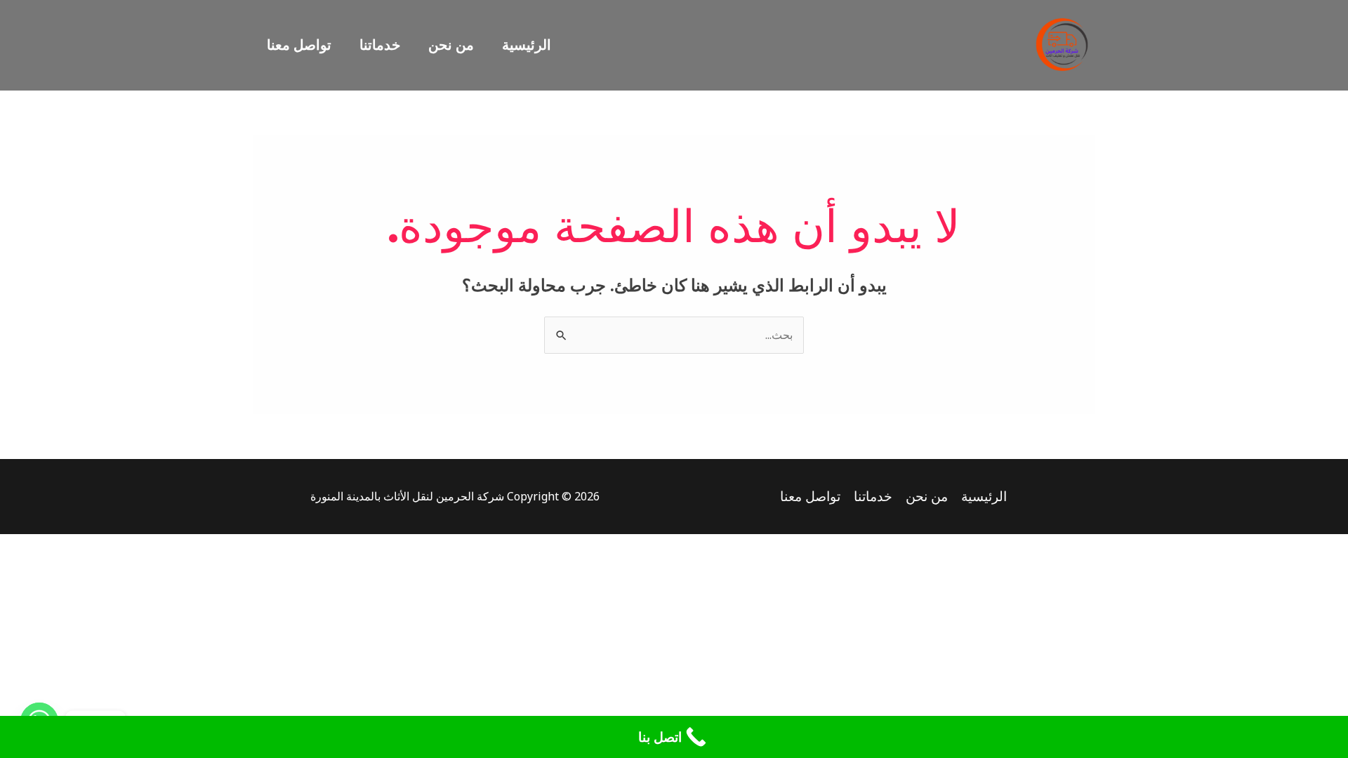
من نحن (451, 44)
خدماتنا (379, 44)
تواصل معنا (299, 44)
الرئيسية (526, 44)
